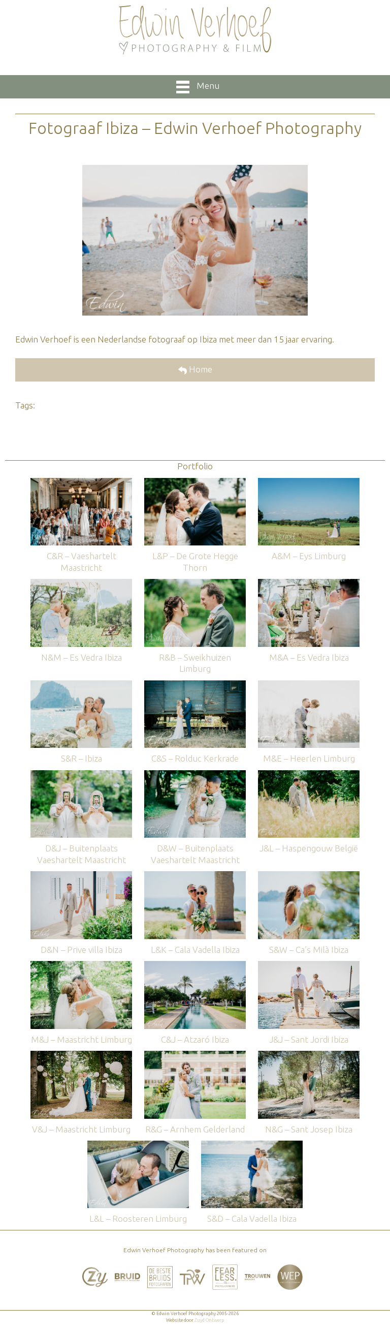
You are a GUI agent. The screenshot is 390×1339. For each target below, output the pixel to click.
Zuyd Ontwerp (209, 1320)
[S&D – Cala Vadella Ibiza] (252, 1145)
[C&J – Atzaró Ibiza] (195, 966)
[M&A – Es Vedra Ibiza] (309, 584)
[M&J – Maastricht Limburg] (81, 966)
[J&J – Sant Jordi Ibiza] (309, 966)
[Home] (195, 30)
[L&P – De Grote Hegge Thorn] (195, 483)
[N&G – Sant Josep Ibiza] (309, 1055)
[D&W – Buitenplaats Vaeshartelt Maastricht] (195, 775)
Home (199, 369)
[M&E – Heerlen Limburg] (309, 685)
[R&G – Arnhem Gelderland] (195, 1055)
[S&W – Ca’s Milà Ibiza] (309, 876)
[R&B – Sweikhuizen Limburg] (195, 584)
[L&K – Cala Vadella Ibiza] (195, 876)
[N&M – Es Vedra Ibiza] (81, 584)
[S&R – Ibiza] (81, 685)
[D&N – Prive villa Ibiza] (81, 876)
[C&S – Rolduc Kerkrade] (195, 685)
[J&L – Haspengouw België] (309, 775)
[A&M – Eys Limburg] (309, 483)
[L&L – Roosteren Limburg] (138, 1145)
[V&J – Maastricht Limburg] (81, 1055)
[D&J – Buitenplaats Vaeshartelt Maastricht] (81, 775)
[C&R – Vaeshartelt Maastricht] (81, 483)
